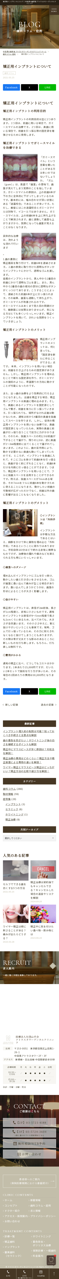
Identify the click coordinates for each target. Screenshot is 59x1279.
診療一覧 (10, 1236)
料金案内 (38, 1255)
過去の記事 (47, 704)
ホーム (8, 1200)
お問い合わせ (31, 1154)
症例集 (7, 799)
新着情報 (35, 1200)
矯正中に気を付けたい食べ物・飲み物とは (42, 930)
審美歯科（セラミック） (14, 1254)
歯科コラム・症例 (40, 1205)
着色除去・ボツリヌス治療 (42, 1243)
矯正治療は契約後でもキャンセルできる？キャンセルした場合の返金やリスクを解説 (42, 889)
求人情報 (35, 1210)
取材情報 (8, 794)
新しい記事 (11, 704)
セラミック (11, 809)
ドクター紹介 (12, 1210)
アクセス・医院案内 (16, 1216)
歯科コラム (9, 73)
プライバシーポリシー (43, 1216)
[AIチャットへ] (51, 1260)
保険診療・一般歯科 (44, 1250)
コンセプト (11, 1205)
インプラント (13, 804)
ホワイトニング (14, 814)
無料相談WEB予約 (31, 1143)
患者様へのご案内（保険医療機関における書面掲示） (29, 1181)
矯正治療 (10, 819)
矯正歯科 (10, 1241)
